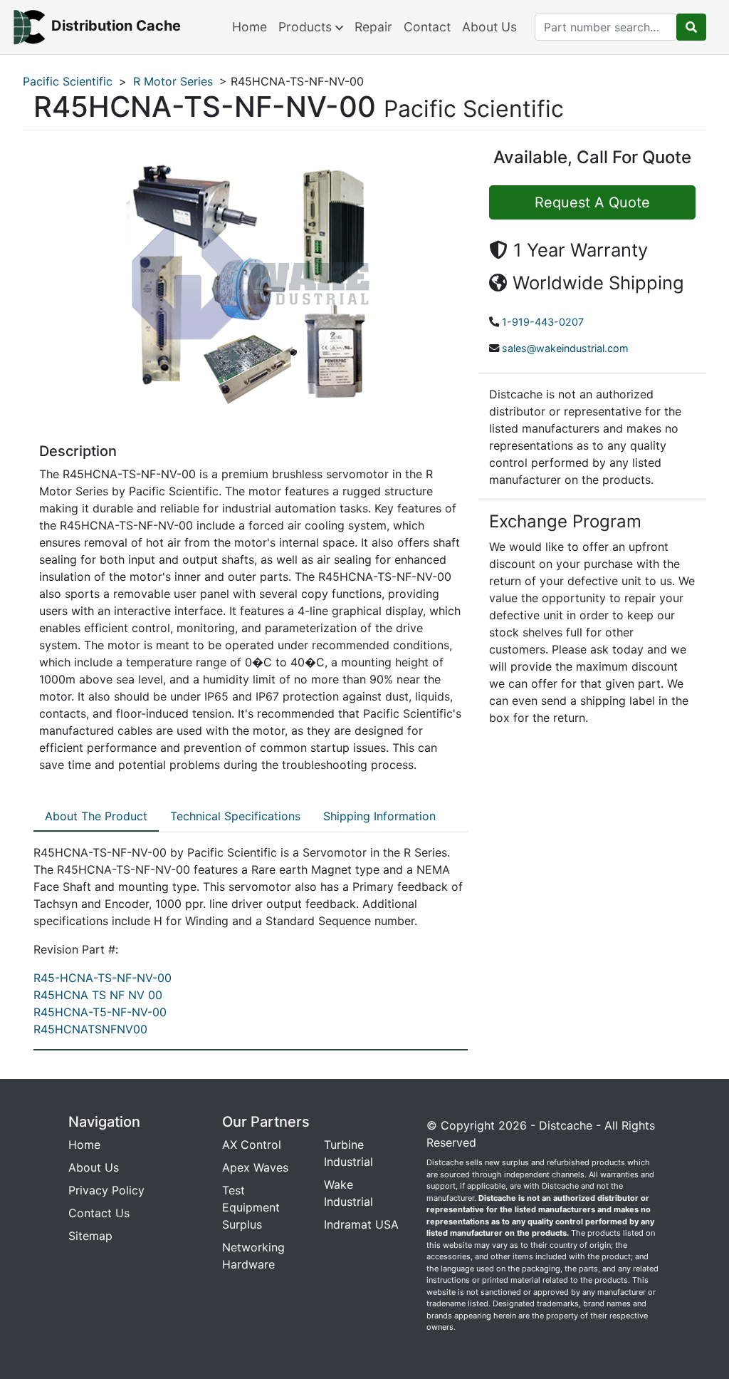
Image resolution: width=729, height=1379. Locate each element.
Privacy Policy (106, 1190)
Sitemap (90, 1236)
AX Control (251, 1144)
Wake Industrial (348, 1193)
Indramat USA (361, 1224)
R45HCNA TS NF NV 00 (97, 995)
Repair (373, 26)
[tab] (96, 817)
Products (306, 26)
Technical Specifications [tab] (235, 816)
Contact (427, 26)
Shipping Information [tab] (379, 816)
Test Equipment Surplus (251, 1207)
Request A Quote (592, 202)
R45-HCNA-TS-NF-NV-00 (102, 978)
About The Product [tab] (96, 816)
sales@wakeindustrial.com (565, 348)
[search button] (691, 27)
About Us (489, 26)
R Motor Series (173, 81)
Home (249, 26)
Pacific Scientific (67, 81)
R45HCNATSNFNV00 (90, 1029)
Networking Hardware (253, 1255)
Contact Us (99, 1213)
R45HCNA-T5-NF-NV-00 (100, 1012)
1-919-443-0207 (543, 322)
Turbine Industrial (348, 1153)
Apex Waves (255, 1167)
